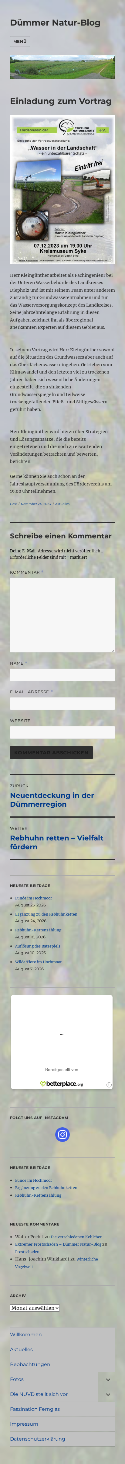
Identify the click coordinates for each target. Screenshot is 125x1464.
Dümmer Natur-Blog (55, 22)
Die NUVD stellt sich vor (39, 1394)
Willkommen (26, 1334)
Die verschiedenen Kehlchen (77, 1237)
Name (19, 663)
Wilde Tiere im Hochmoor (38, 962)
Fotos (17, 1379)
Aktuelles (62, 504)
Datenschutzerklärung (37, 1439)
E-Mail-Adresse (31, 691)
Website (20, 720)
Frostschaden (27, 1252)
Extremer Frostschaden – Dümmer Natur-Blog (58, 1244)
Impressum (24, 1424)
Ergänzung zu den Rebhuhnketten (46, 914)
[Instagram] (62, 1134)
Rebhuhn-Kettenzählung (38, 930)
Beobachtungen (30, 1364)
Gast (13, 504)
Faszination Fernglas (35, 1409)
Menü (20, 41)
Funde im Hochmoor (33, 898)
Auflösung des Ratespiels (37, 946)
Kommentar (27, 572)
